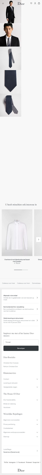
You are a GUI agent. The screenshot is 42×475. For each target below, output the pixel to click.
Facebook (21, 462)
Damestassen (36, 283)
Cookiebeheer (8, 428)
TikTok (6, 462)
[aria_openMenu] (4, 3)
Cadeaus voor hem (23, 283)
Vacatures (6, 407)
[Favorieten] (31, 3)
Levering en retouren (10, 383)
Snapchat (36, 462)
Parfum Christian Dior (10, 366)
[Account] (35, 3)
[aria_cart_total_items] (39, 3)
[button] (10, 11)
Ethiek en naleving (9, 404)
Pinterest (29, 462)
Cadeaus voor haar (8, 283)
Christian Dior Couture (10, 363)
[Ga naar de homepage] (21, 3)
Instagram (12, 462)
